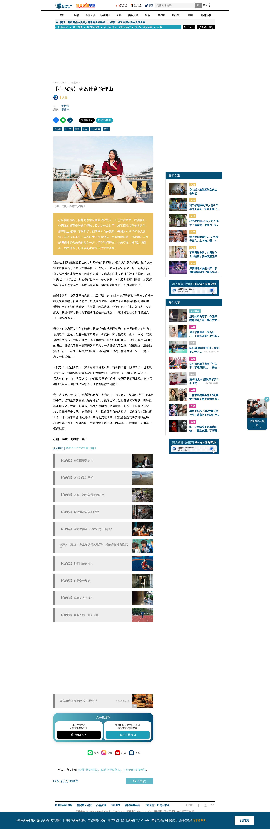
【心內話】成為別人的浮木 (76, 598)
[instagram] (205, 805)
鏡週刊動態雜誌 (111, 770)
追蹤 (110, 752)
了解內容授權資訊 (134, 770)
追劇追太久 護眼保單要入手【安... (204, 381)
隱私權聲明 (199, 820)
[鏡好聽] (122, 5)
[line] (189, 805)
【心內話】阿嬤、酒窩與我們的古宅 (82, 495)
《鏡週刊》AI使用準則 (156, 805)
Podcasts (189, 27)
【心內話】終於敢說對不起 (76, 477)
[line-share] (63, 120)
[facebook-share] (56, 120)
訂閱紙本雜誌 (206, 27)
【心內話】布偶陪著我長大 (76, 460)
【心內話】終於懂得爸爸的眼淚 (79, 512)
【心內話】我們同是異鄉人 (76, 563)
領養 (77, 129)
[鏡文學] (136, 5)
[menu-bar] (209, 5)
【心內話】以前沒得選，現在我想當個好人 (86, 529)
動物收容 (95, 129)
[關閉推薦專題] (266, 399)
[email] (212, 805)
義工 (106, 129)
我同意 (244, 820)
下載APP (115, 805)
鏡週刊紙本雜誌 (88, 770)
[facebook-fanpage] (198, 805)
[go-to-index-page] (63, 5)
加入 (96, 752)
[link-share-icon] (70, 120)
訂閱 (123, 752)
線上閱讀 (139, 781)
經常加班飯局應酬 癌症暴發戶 (78, 700)
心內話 (58, 129)
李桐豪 (65, 105)
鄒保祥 (65, 109)
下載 (137, 752)
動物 (85, 129)
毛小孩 (68, 129)
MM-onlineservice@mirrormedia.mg (105, 811)
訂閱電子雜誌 (84, 805)
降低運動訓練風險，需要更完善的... (204, 349)
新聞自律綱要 (132, 805)
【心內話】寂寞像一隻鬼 (75, 580)
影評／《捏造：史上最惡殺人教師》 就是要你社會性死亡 (94, 546)
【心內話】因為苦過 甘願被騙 (79, 615)
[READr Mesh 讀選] (149, 5)
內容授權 (101, 805)
